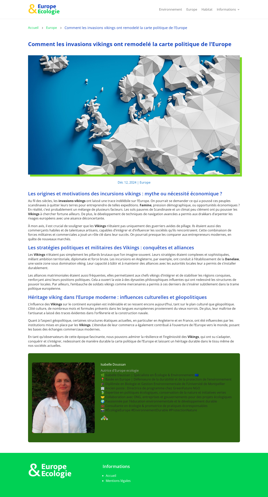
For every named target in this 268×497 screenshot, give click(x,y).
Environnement (170, 9)
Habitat (206, 9)
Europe (191, 9)
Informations (226, 9)
